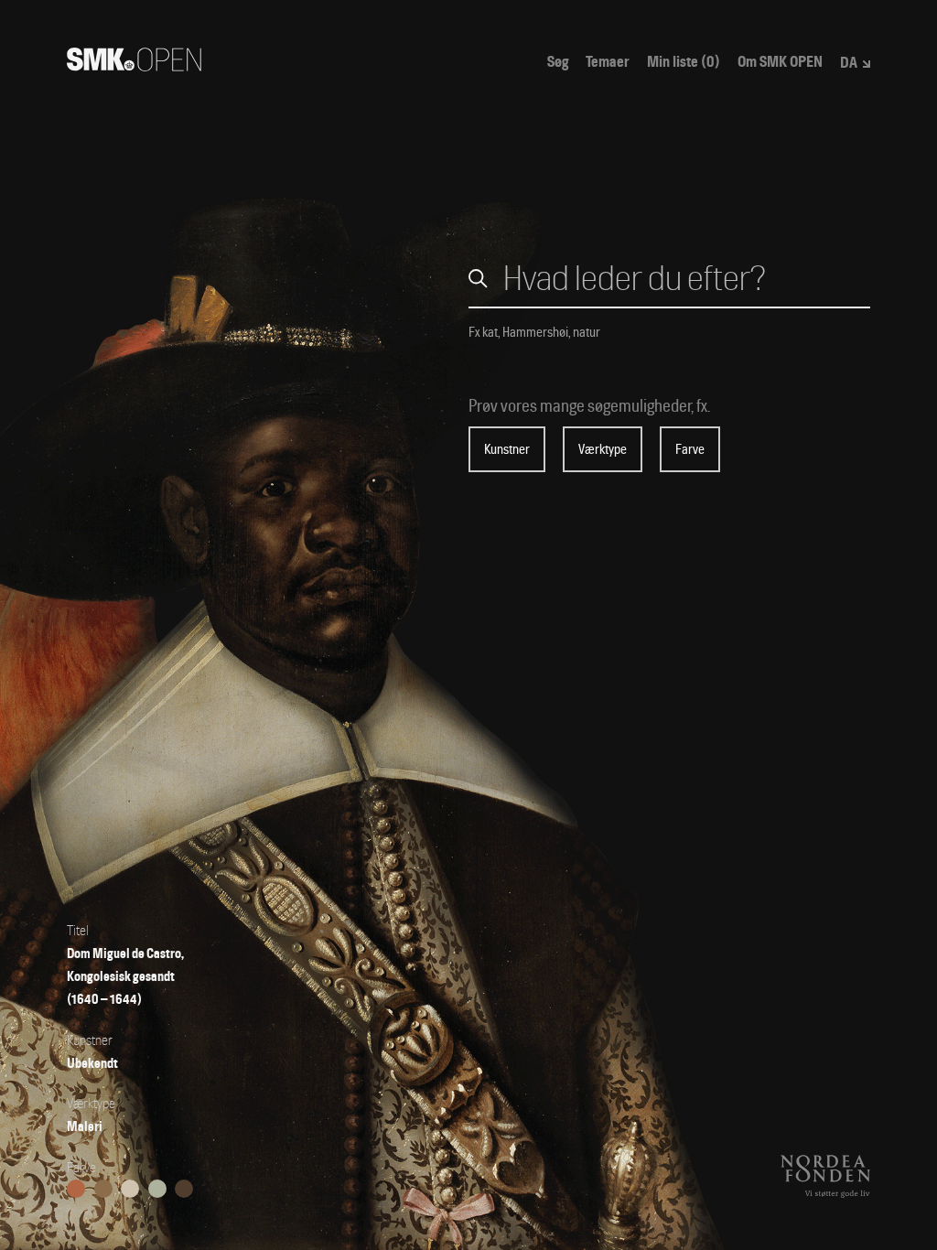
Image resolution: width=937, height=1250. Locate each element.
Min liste (683, 62)
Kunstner (507, 449)
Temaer (608, 62)
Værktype (602, 449)
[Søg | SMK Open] (134, 65)
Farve (690, 449)
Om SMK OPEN (780, 62)
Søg (557, 62)
